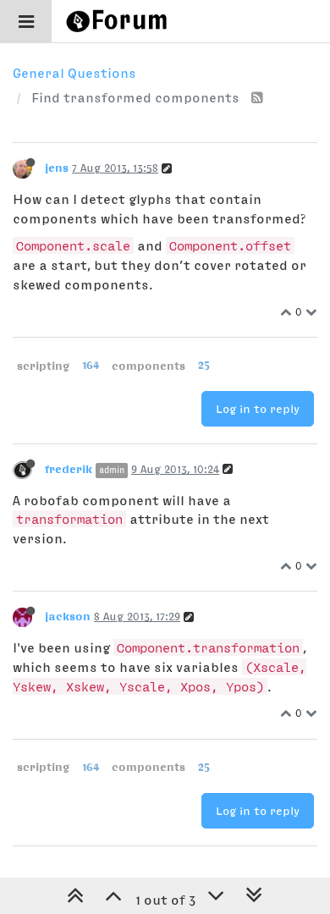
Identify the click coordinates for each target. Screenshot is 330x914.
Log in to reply (258, 409)
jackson (68, 616)
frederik (68, 469)
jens (57, 167)
